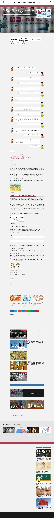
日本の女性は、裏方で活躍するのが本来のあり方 (18, 158)
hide (22, 154)
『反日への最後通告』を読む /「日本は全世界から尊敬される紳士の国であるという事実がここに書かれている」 (43, 459)
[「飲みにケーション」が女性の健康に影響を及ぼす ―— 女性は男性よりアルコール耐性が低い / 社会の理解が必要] (15, 298)
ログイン (18, 415)
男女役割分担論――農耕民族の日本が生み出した (18, 156)
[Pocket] (26, 311)
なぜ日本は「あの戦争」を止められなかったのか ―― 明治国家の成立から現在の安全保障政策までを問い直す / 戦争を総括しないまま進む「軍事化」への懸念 (35, 374)
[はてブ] (23, 311)
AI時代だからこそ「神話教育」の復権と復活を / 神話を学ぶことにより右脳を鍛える (43, 472)
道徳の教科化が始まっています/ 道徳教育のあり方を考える (43, 484)
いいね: (12, 159)
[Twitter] (15, 311)
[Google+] (19, 311)
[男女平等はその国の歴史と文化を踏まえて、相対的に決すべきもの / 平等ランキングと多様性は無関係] (38, 298)
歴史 (25, 340)
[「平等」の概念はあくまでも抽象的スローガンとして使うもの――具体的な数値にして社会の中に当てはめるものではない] (27, 298)
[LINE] (29, 311)
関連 (11, 160)
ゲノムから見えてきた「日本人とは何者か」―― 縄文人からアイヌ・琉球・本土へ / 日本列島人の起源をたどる (35, 342)
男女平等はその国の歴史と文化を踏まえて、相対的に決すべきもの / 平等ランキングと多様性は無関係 (38, 303)
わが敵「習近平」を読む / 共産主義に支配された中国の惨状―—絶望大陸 (43, 496)
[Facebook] (12, 311)
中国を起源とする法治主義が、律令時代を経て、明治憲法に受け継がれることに (43, 508)
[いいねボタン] (11, 283)
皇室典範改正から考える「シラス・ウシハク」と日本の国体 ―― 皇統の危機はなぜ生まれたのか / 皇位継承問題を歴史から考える (33, 436)
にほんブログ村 (12, 315)
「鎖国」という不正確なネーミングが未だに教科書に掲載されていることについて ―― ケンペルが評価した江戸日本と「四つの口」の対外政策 (35, 353)
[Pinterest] (37, 311)
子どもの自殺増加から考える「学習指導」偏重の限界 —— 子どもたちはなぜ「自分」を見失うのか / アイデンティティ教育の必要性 (35, 332)
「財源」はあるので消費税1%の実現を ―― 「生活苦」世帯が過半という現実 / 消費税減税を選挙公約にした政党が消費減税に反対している (21, 436)
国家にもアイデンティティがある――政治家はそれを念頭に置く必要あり (21, 157)
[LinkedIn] (33, 311)
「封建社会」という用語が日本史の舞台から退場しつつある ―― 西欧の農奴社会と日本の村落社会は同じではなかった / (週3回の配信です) (35, 363)
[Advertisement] (27, 27)
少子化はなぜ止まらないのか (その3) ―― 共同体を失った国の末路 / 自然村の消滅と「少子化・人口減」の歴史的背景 (45, 436)
